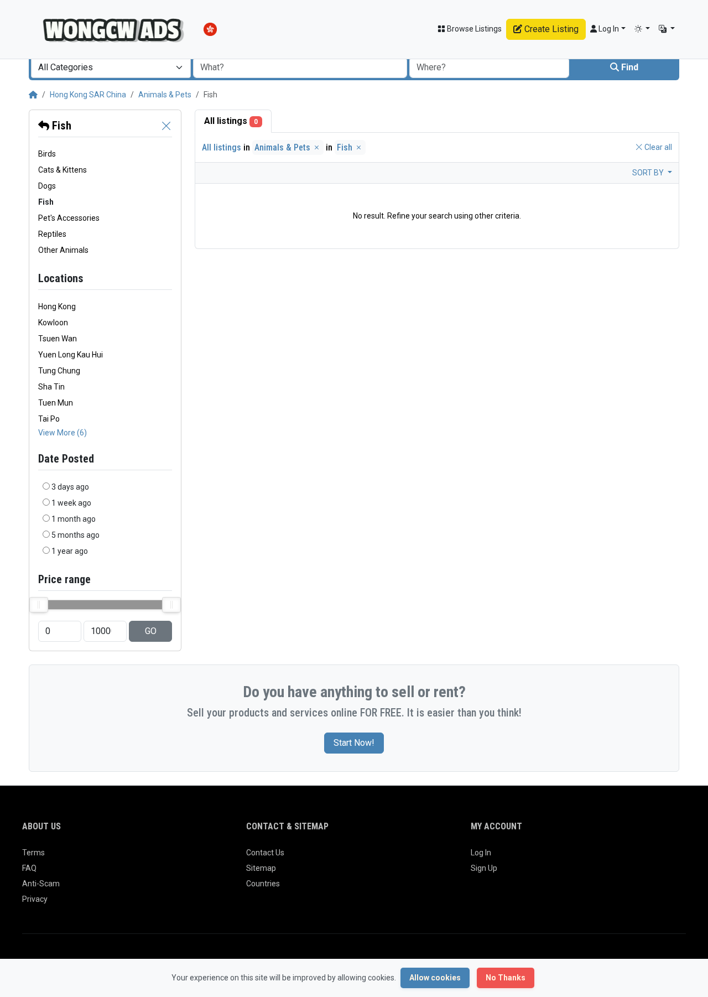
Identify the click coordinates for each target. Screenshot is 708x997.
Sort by (648, 172)
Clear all (657, 147)
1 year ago (69, 551)
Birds (47, 153)
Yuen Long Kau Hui (70, 354)
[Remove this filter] (166, 125)
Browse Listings (473, 28)
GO (151, 631)
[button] (642, 29)
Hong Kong (57, 306)
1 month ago (73, 519)
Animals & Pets (164, 94)
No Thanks (505, 977)
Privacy (35, 899)
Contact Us (265, 852)
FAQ (29, 868)
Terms (33, 852)
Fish (60, 125)
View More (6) (62, 432)
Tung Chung (59, 370)
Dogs (47, 185)
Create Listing (550, 29)
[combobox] (111, 67)
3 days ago (70, 486)
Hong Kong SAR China (88, 94)
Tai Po (49, 418)
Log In (481, 852)
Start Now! (354, 743)
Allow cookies (435, 977)
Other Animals (63, 250)
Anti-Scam (41, 883)
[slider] (38, 604)
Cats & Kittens (62, 169)
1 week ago (71, 502)
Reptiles (52, 234)
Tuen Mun (55, 402)
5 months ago (75, 535)
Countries (263, 883)
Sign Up (484, 868)
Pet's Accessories (69, 218)
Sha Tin (51, 386)
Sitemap (261, 868)
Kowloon (53, 322)
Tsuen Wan (57, 338)
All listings (231, 121)
